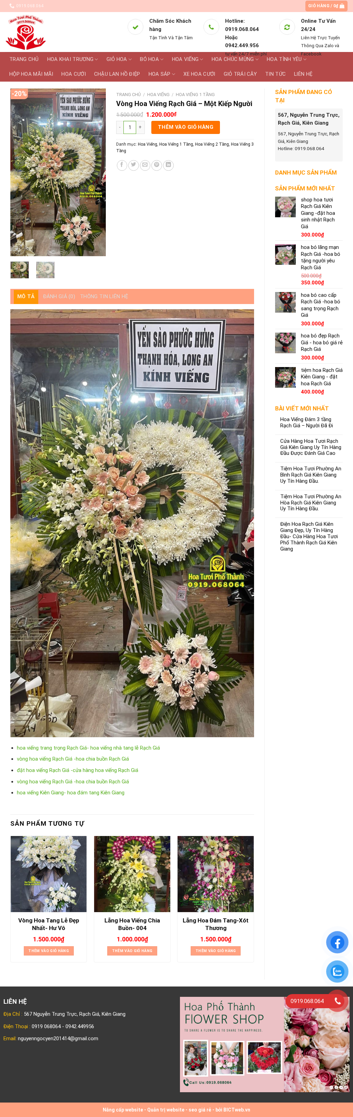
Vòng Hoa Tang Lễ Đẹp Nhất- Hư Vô (48, 924)
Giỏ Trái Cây (240, 74)
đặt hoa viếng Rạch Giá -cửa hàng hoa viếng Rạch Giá (77, 770)
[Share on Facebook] (122, 165)
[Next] (95, 172)
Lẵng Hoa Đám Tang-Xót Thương (216, 924)
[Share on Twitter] (133, 165)
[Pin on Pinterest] (156, 165)
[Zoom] (19, 248)
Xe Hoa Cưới (199, 74)
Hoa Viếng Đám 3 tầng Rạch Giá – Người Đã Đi (306, 423)
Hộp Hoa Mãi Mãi (31, 74)
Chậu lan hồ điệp (117, 74)
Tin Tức (275, 74)
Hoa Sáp (160, 74)
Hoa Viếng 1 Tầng (195, 94)
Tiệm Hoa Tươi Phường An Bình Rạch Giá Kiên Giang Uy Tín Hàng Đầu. (310, 475)
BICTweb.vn (236, 1110)
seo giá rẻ (200, 1110)
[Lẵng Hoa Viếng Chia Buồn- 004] (132, 874)
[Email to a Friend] (145, 165)
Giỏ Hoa (117, 59)
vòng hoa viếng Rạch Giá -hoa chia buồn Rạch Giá (73, 759)
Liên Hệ (303, 74)
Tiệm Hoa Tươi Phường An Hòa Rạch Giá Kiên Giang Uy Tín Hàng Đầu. (310, 503)
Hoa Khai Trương (70, 59)
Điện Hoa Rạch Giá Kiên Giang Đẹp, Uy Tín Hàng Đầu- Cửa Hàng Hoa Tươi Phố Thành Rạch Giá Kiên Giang (309, 536)
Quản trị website (165, 1110)
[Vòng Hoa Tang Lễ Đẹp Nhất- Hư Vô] (49, 874)
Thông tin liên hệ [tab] (104, 296)
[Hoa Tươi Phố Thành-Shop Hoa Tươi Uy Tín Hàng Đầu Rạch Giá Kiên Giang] (61, 32)
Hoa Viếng (158, 94)
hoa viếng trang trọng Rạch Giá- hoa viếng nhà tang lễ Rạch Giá (88, 748)
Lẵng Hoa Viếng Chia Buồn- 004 (132, 924)
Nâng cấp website (123, 1110)
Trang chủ (24, 59)
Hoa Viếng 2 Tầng (212, 144)
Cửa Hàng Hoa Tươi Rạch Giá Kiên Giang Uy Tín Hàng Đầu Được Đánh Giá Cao (310, 447)
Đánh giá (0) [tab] (59, 296)
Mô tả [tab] (26, 296)
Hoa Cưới (73, 74)
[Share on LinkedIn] (168, 165)
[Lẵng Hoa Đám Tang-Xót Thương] (216, 874)
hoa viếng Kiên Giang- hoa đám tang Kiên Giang (70, 793)
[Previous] (21, 172)
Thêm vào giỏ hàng (186, 127)
